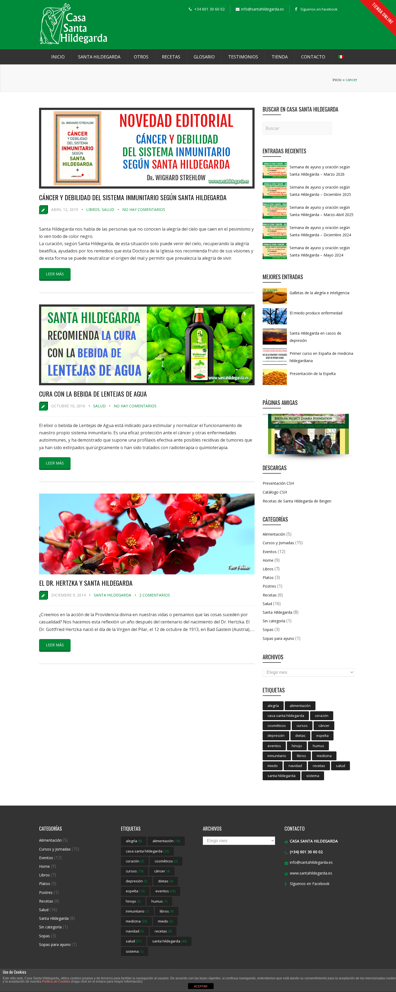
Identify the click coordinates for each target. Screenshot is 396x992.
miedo (273, 765)
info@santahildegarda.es (311, 862)
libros (301, 755)
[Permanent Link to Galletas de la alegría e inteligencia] (275, 304)
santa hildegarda (282, 775)
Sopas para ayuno (278, 638)
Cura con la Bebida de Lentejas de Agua (93, 393)
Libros (93, 209)
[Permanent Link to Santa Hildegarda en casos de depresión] (275, 344)
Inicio (58, 57)
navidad (295, 765)
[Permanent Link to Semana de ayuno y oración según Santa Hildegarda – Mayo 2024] (275, 259)
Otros (141, 57)
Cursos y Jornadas (278, 542)
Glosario (204, 57)
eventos (274, 745)
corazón (321, 715)
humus (318, 745)
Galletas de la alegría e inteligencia (319, 292)
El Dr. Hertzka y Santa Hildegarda (86, 583)
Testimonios (243, 57)
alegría (273, 705)
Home (268, 560)
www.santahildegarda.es (311, 873)
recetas (319, 765)
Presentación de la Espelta (313, 373)
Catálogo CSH (275, 492)
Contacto (313, 57)
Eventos (270, 551)
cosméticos (277, 725)
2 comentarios (154, 595)
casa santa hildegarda (286, 715)
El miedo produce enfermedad (316, 312)
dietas (300, 735)
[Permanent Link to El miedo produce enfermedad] (275, 324)
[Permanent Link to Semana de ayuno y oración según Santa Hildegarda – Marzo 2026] (275, 178)
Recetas (171, 57)
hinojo (297, 745)
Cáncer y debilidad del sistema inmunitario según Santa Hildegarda (133, 197)
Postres (269, 586)
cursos (302, 725)
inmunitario (277, 755)
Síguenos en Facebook (319, 9)
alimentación (300, 705)
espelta (322, 735)
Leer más (55, 273)
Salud (108, 209)
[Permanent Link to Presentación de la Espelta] (275, 385)
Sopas (268, 629)
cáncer (323, 725)
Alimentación (274, 534)
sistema (312, 775)
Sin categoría (274, 620)
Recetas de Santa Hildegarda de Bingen (297, 501)
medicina (324, 755)
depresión (276, 735)
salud (340, 765)
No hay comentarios (143, 209)
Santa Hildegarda (99, 57)
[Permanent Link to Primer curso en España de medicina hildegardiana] (275, 364)
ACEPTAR (200, 986)
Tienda (280, 57)
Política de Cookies (56, 981)
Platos (268, 577)
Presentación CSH (278, 483)
